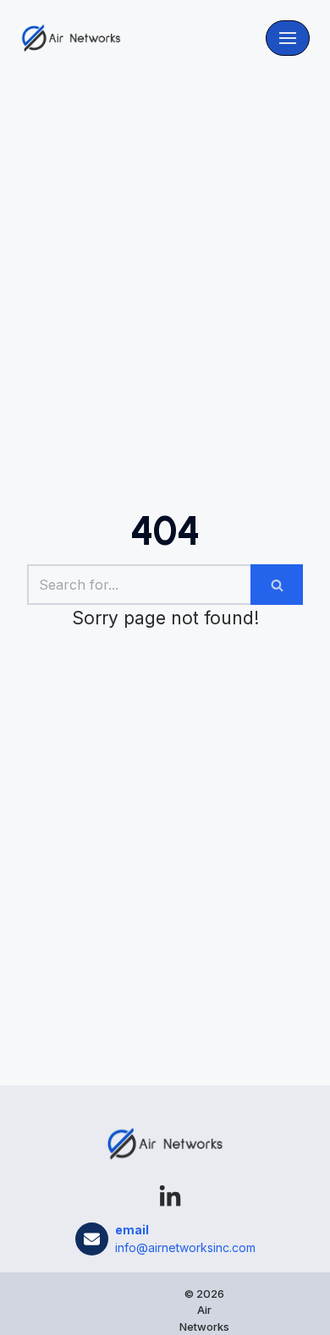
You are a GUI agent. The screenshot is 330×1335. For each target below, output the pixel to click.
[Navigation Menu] (288, 38)
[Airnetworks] (71, 38)
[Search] (276, 584)
